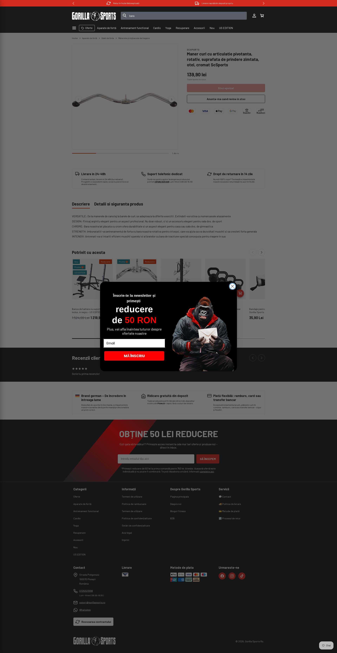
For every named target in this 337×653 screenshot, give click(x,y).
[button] (262, 16)
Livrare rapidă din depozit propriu (217, 3)
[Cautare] (124, 16)
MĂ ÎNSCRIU (134, 355)
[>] (263, 3)
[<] (73, 3)
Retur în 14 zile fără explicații (126, 3)
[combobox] (184, 16)
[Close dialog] (232, 286)
